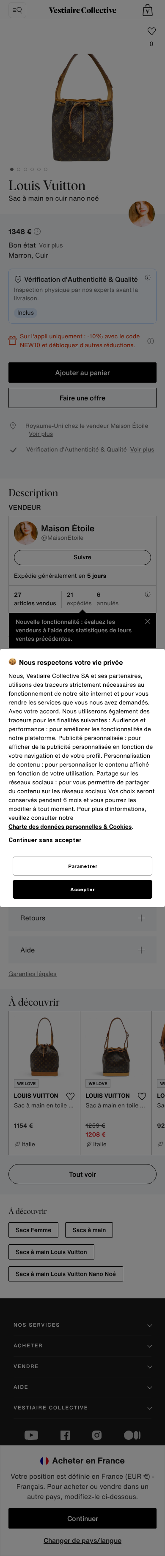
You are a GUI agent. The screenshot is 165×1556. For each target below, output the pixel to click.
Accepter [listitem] (82, 889)
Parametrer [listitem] (82, 866)
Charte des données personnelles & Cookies (70, 826)
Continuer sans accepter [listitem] (45, 839)
